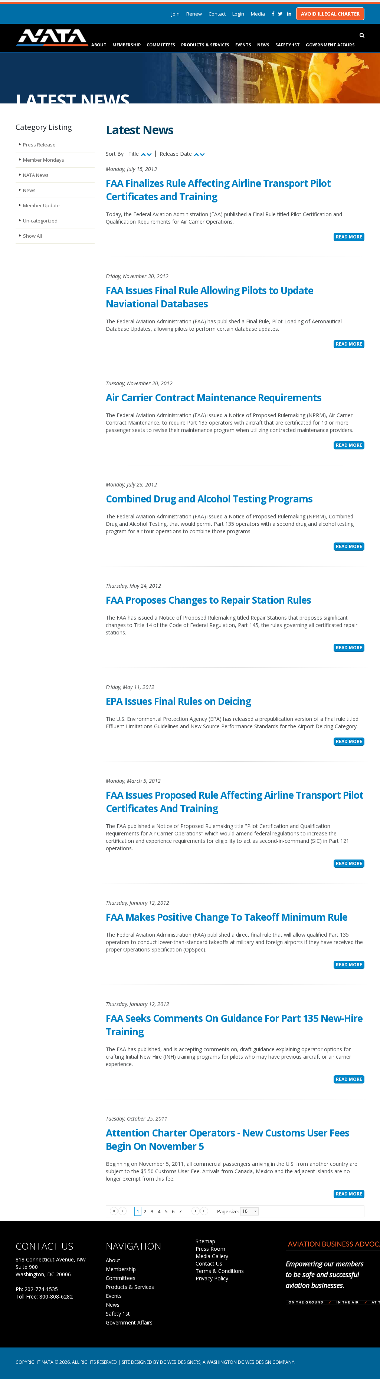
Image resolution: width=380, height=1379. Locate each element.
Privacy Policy (212, 1278)
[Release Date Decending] (202, 154)
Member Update (41, 205)
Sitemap (205, 1241)
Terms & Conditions (220, 1270)
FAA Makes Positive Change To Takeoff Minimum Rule (226, 917)
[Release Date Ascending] (196, 154)
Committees (161, 44)
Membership (126, 44)
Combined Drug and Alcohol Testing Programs (209, 498)
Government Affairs (330, 44)
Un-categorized (40, 220)
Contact (217, 13)
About (99, 44)
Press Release (39, 144)
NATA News (36, 175)
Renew (194, 13)
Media (258, 13)
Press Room (210, 1248)
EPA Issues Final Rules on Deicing (178, 701)
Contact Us (209, 1263)
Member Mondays (43, 159)
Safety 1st (287, 44)
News (263, 44)
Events (243, 44)
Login (238, 13)
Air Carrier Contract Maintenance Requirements (213, 397)
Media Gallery (212, 1256)
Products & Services (205, 44)
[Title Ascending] (143, 154)
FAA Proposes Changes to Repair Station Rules (208, 600)
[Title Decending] (149, 154)
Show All (32, 235)
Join (175, 13)
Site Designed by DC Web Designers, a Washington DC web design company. (208, 1362)
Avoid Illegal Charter (330, 13)
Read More (349, 237)
